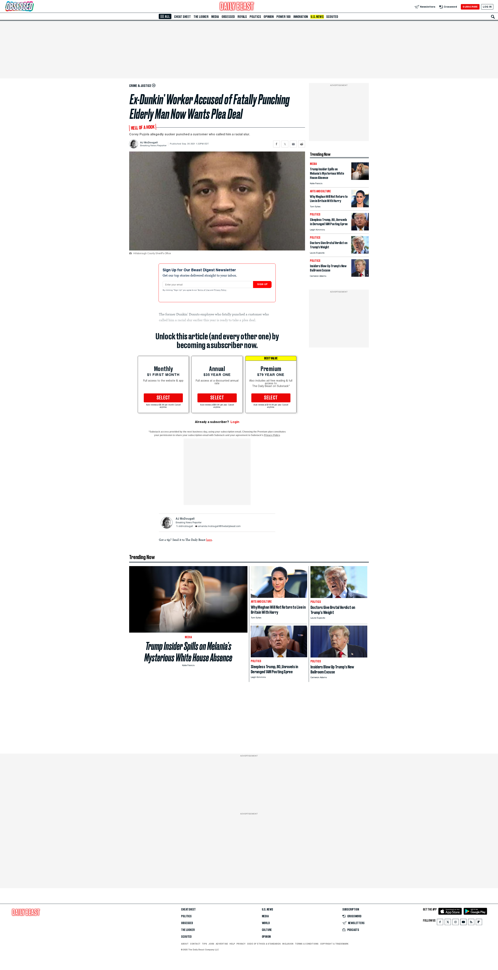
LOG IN (487, 6)
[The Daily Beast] (236, 7)
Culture (267, 929)
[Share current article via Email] (293, 144)
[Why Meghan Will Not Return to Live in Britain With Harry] (360, 206)
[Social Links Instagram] (455, 923)
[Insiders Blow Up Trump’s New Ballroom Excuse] (360, 275)
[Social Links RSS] (471, 923)
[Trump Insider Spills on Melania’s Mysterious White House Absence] (360, 178)
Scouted (332, 16)
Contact (195, 944)
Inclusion (287, 944)
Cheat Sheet (182, 16)
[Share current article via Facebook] (276, 144)
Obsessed (228, 16)
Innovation (300, 16)
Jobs (211, 944)
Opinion (269, 16)
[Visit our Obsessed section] (32, 7)
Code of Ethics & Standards (264, 944)
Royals (242, 16)
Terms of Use (204, 290)
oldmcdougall (185, 526)
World (266, 923)
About (185, 944)
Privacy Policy (220, 290)
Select (163, 397)
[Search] (493, 17)
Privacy (241, 944)
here (209, 539)
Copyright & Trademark (334, 944)
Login (235, 422)
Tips (204, 944)
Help (232, 944)
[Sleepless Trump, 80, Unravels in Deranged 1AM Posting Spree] (360, 229)
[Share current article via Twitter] (284, 144)
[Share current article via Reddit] (301, 144)
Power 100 (283, 16)
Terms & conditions (306, 944)
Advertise (222, 944)
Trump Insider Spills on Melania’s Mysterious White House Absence (188, 652)
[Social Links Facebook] (440, 923)
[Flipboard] (479, 923)
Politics (255, 16)
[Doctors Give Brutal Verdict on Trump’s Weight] (360, 252)
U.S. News (317, 16)
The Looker (201, 16)
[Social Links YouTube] (463, 923)
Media (215, 16)
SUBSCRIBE (470, 6)
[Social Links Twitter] (448, 923)
